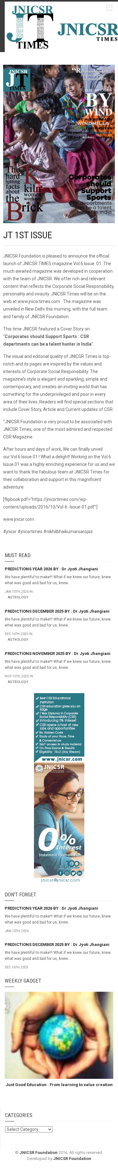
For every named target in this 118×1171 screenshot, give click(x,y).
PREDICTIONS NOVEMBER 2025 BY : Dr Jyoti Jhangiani (57, 653)
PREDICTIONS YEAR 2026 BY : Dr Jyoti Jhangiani (51, 569)
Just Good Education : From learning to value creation (59, 1084)
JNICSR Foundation (39, 1152)
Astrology (18, 597)
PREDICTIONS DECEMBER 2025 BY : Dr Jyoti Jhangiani (57, 611)
